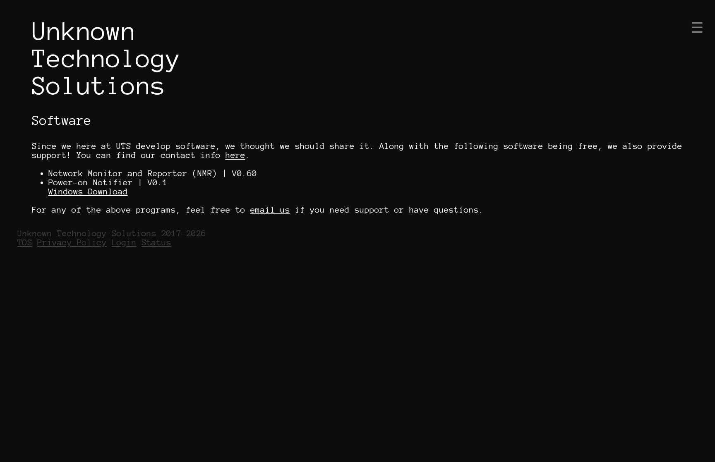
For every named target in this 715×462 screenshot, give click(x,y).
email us (270, 209)
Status (156, 242)
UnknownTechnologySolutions (106, 58)
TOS (24, 242)
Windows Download (88, 191)
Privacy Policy (72, 242)
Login (124, 242)
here (235, 155)
